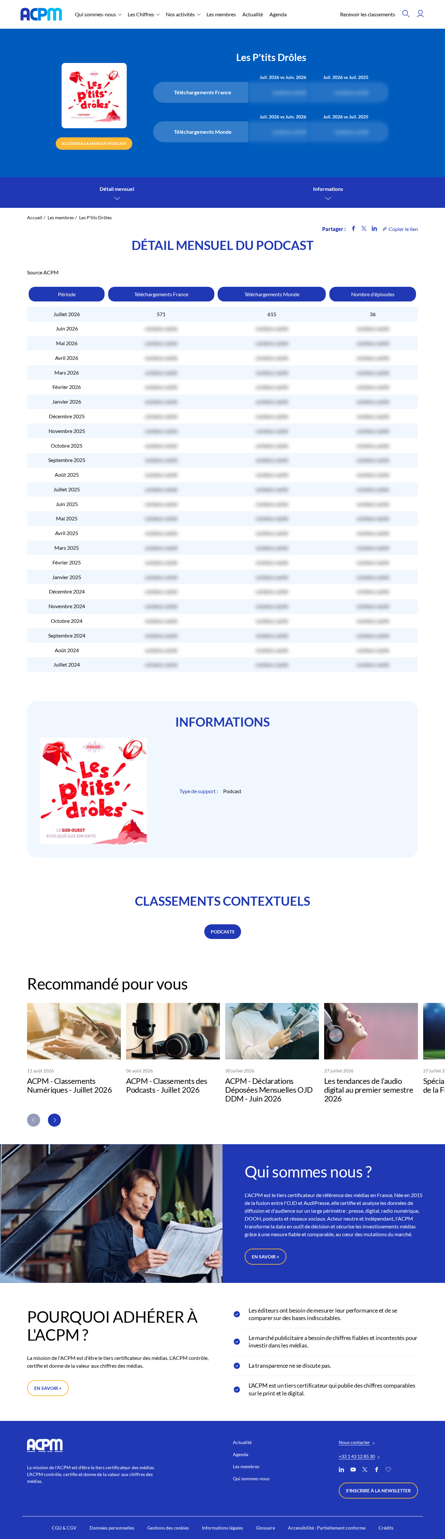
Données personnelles (247, 809)
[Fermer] (310, 734)
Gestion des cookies (195, 809)
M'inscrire (286, 786)
